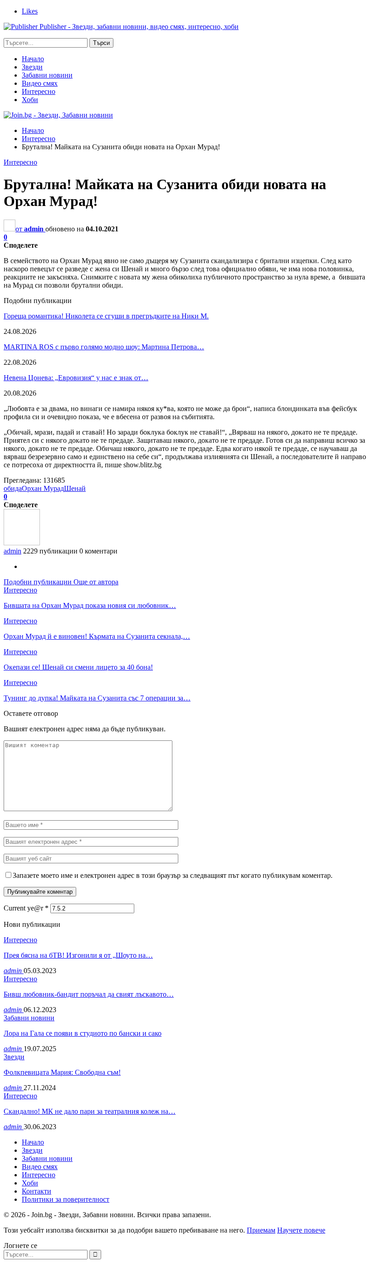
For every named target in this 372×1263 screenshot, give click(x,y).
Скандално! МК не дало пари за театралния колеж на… (90, 1111)
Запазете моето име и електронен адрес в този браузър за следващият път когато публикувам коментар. (173, 875)
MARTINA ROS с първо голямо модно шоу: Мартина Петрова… (104, 347)
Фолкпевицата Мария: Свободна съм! (62, 1072)
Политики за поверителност (65, 1199)
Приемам (261, 1230)
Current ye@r (26, 908)
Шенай (75, 488)
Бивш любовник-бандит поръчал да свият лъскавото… (89, 994)
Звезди (32, 67)
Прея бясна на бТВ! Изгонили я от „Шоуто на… (78, 955)
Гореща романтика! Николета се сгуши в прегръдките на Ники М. (106, 316)
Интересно (38, 91)
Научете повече (301, 1230)
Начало (33, 59)
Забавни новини (47, 75)
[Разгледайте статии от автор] (22, 543)
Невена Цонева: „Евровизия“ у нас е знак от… (76, 378)
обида (13, 488)
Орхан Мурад (43, 488)
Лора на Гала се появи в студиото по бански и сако (83, 1033)
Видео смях (40, 83)
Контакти (36, 1191)
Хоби (30, 99)
